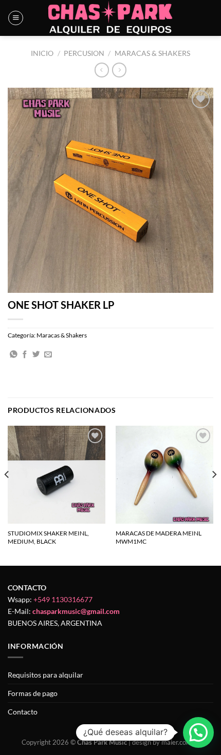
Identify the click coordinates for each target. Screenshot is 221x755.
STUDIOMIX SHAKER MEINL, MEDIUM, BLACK (48, 537)
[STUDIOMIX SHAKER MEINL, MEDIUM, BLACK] (56, 474)
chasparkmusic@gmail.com (76, 611)
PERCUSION (84, 53)
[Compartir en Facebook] (25, 355)
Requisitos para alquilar (45, 674)
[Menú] (15, 18)
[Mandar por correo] (48, 355)
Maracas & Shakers (152, 53)
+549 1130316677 (63, 599)
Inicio (42, 53)
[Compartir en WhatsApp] (13, 355)
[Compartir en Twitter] (36, 355)
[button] (198, 732)
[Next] (214, 495)
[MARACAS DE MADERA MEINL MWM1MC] (164, 474)
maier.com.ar (180, 742)
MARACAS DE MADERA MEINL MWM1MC (158, 537)
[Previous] (7, 495)
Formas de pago (33, 693)
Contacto (23, 711)
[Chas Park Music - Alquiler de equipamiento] (110, 18)
